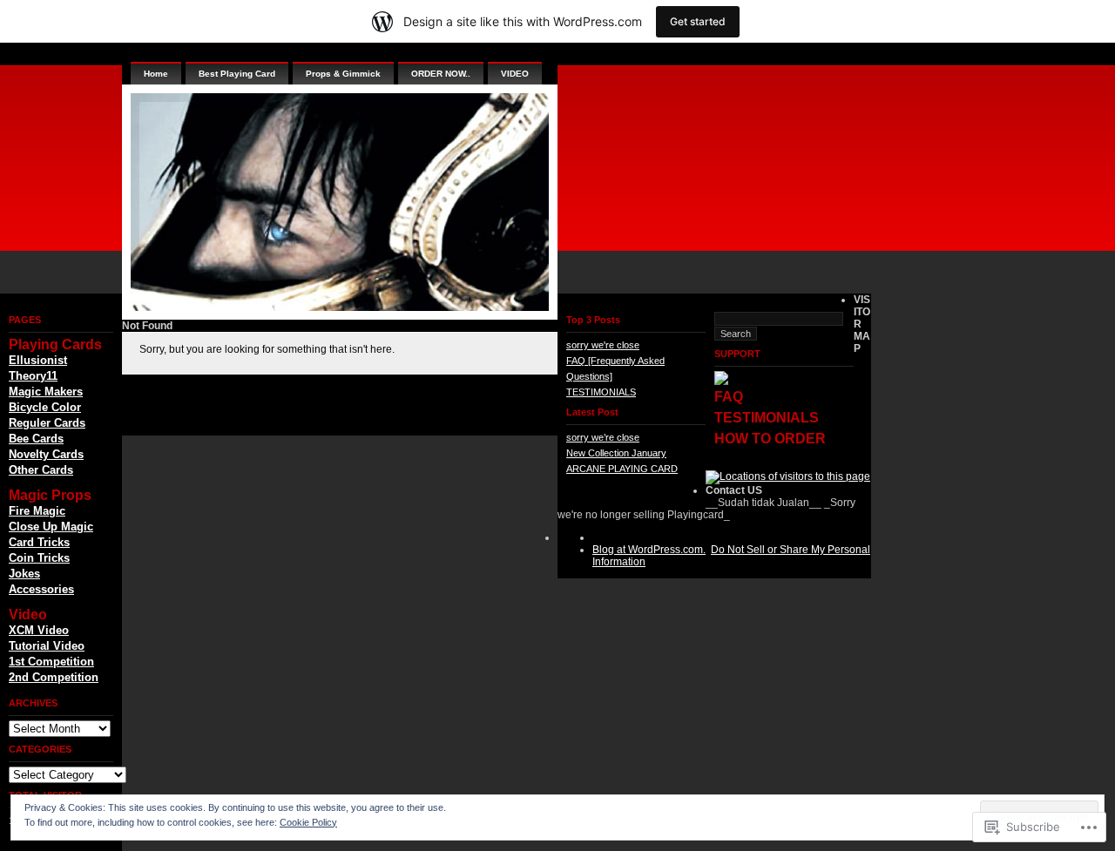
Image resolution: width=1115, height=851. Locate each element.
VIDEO (515, 73)
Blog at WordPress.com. (649, 550)
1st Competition (51, 661)
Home (156, 73)
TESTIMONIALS (601, 392)
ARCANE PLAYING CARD (622, 468)
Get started (698, 21)
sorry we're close (602, 345)
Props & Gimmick (343, 73)
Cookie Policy (308, 822)
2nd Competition (53, 677)
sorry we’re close (602, 437)
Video (28, 614)
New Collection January (616, 453)
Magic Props (50, 495)
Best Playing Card (237, 73)
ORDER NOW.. (440, 73)
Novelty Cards (46, 454)
